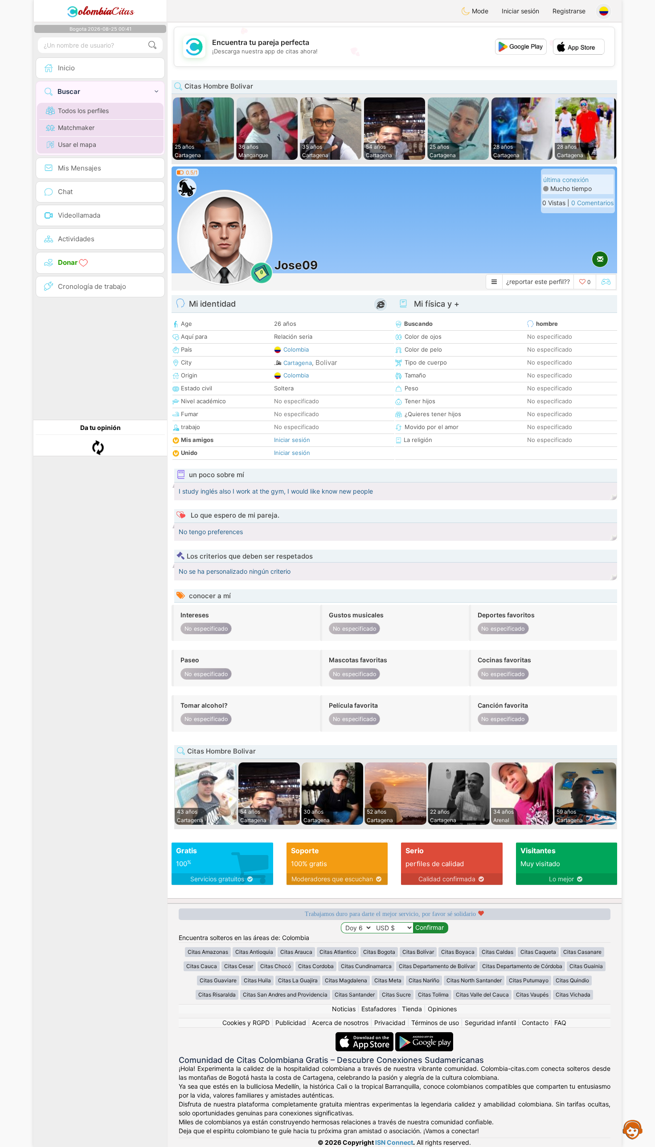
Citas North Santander (474, 980)
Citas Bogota (379, 951)
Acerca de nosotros (340, 1022)
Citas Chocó (275, 966)
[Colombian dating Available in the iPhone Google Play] (424, 1036)
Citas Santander (355, 994)
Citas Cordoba (316, 966)
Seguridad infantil (490, 1022)
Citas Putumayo (529, 980)
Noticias (344, 1009)
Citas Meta (387, 980)
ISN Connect (394, 1142)
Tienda (412, 1009)
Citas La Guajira (298, 980)
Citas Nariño (424, 980)
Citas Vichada (573, 994)
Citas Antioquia (254, 951)
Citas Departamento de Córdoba (522, 966)
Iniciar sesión (520, 11)
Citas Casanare (582, 951)
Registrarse (569, 11)
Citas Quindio (572, 980)
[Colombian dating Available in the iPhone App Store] (365, 1036)
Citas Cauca (201, 966)
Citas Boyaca (458, 951)
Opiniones (442, 1009)
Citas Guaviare (218, 980)
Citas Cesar (238, 966)
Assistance (632, 1129)
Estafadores (378, 1009)
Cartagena (297, 362)
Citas (106, 11)
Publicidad (290, 1022)
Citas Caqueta (538, 951)
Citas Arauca (296, 951)
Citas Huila (257, 980)
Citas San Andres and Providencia (285, 994)
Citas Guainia (586, 966)
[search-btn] (152, 45)
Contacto (535, 1022)
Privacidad (389, 1022)
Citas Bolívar (418, 951)
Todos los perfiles (83, 110)
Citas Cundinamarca (366, 966)
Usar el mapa (77, 144)
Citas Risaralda (217, 994)
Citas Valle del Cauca (482, 994)
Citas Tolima (433, 994)
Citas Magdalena (346, 980)
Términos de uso (435, 1022)
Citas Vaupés (532, 994)
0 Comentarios (592, 203)
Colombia (296, 349)
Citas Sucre (396, 994)
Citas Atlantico (337, 951)
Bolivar (326, 362)
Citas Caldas (497, 951)
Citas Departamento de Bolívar (437, 966)
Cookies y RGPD (246, 1022)
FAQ (560, 1022)
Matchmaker (76, 127)
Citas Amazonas (208, 951)
